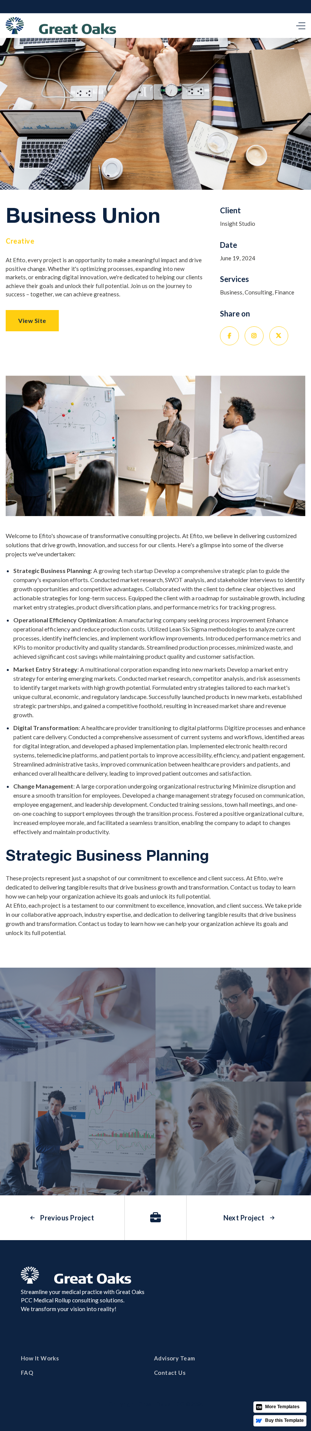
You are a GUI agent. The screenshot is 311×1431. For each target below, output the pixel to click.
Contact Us (170, 1372)
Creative (20, 241)
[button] (298, 25)
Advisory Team (174, 1358)
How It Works (40, 1358)
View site (32, 320)
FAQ (27, 1372)
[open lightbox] (78, 1025)
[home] (61, 25)
